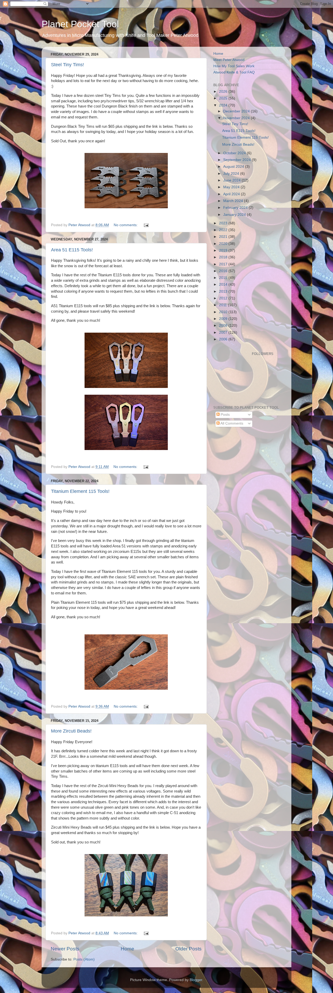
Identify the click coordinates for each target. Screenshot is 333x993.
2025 (223, 98)
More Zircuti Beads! (71, 731)
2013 (223, 291)
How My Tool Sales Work (233, 66)
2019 (223, 250)
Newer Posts (65, 948)
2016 (223, 271)
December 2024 (237, 111)
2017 (223, 264)
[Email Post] (146, 225)
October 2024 (235, 153)
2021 (223, 237)
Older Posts (188, 948)
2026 (223, 91)
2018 (223, 257)
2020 (223, 244)
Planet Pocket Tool (80, 24)
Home (127, 948)
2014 (223, 284)
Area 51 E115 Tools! (72, 249)
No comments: (126, 225)
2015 (223, 278)
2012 (223, 298)
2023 (223, 223)
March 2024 (233, 201)
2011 (223, 305)
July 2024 (231, 174)
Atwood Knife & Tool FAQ (234, 72)
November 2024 (237, 118)
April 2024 (232, 194)
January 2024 (235, 215)
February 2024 (236, 208)
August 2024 (234, 167)
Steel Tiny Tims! (67, 64)
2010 (223, 312)
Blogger (196, 980)
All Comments (231, 423)
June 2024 (232, 180)
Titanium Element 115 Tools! (80, 491)
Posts (225, 415)
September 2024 (237, 160)
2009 (223, 319)
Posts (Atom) (84, 959)
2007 (223, 332)
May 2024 (232, 187)
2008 (223, 325)
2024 (223, 105)
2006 (223, 339)
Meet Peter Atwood (229, 60)
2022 (223, 230)
